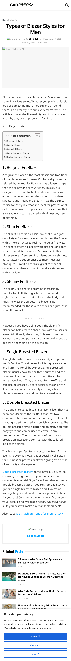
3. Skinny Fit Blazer (13, 148)
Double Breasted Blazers (17, 472)
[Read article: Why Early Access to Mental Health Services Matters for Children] (9, 594)
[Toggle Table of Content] (36, 136)
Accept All (35, 636)
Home (5, 20)
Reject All (35, 653)
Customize (35, 645)
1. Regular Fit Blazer (14, 140)
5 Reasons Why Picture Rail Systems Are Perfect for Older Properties (40, 561)
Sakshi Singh (32, 39)
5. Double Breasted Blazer (17, 157)
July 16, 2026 (23, 584)
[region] (35, 635)
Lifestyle (13, 20)
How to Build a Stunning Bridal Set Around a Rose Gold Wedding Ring (42, 607)
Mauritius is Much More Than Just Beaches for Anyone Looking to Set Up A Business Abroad (42, 577)
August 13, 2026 (24, 567)
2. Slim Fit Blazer (12, 144)
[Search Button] (67, 5)
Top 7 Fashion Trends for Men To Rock (39, 513)
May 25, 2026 (23, 598)
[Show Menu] (4, 5)
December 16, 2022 (52, 39)
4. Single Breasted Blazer (16, 152)
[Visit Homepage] (35, 5)
